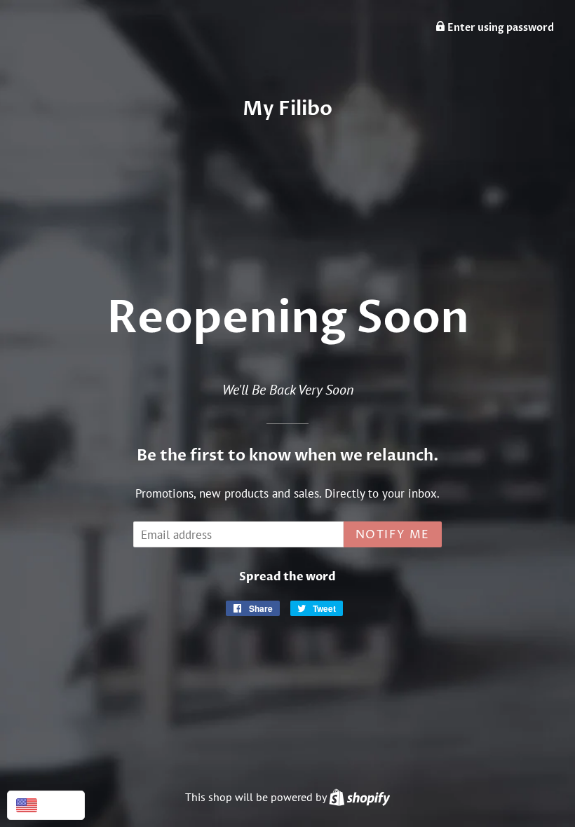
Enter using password (499, 27)
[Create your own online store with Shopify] (359, 797)
